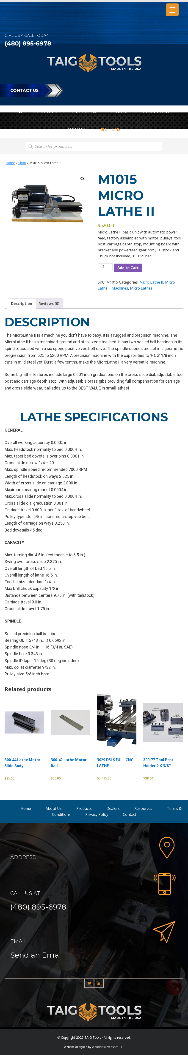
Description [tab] (21, 303)
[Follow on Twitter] (89, 983)
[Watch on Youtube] (99, 983)
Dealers (113, 808)
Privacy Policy (96, 814)
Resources (143, 808)
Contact (129, 814)
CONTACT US (24, 90)
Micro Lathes (141, 288)
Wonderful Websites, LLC (108, 1047)
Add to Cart (128, 267)
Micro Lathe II (151, 282)
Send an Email (36, 954)
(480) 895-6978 (28, 43)
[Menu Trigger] (172, 9)
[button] (82, 179)
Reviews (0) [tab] (49, 303)
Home (10, 163)
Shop (22, 163)
